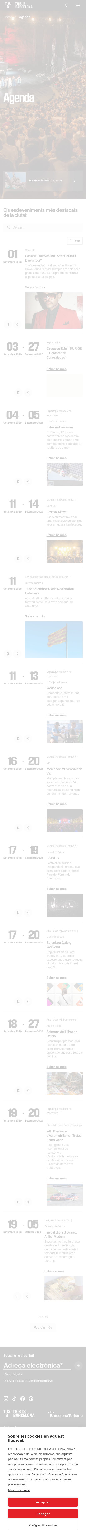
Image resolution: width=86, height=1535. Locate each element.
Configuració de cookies (43, 1525)
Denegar (43, 1514)
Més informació (19, 1490)
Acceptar (43, 1502)
